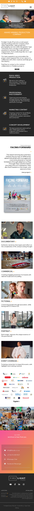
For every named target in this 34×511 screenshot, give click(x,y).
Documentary (8, 242)
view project (26, 172)
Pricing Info (4, 493)
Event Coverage (9, 361)
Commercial (7, 271)
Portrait (5, 331)
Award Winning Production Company (17, 33)
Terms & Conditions (3, 495)
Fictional (5, 301)
